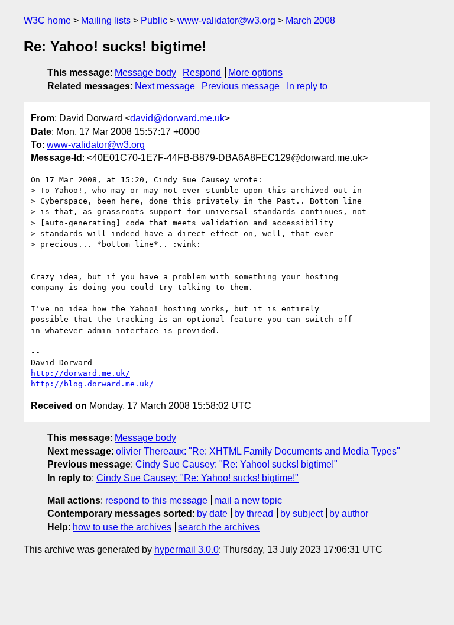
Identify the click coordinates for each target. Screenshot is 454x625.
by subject (301, 513)
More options (255, 72)
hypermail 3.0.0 (186, 550)
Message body (145, 72)
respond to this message (156, 500)
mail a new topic (248, 500)
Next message (165, 86)
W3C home (47, 20)
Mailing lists (106, 20)
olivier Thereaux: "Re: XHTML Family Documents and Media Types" (258, 451)
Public (154, 20)
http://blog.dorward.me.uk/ (92, 383)
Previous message (241, 86)
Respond (202, 72)
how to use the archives (122, 527)
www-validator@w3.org (226, 20)
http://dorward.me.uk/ (80, 373)
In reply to (307, 86)
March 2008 (310, 20)
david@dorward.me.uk (177, 118)
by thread (253, 513)
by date (212, 513)
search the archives (219, 527)
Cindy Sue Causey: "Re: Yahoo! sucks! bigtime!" (236, 464)
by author (348, 513)
